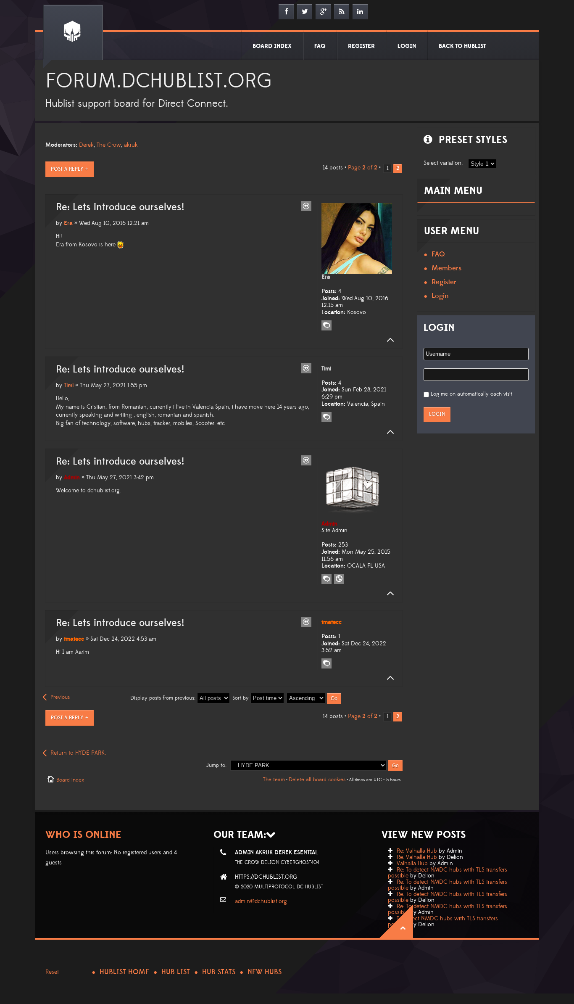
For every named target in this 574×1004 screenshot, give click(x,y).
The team (274, 779)
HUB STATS (218, 972)
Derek (86, 145)
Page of (362, 168)
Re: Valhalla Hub (417, 851)
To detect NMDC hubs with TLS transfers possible (443, 921)
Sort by (241, 698)
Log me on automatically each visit (471, 394)
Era (68, 223)
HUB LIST (175, 972)
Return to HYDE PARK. (78, 753)
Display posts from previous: (163, 698)
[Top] (388, 340)
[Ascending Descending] (314, 698)
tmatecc (74, 639)
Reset (52, 972)
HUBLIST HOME (124, 972)
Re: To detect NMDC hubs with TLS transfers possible (447, 873)
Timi (69, 385)
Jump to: (216, 765)
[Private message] (326, 325)
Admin (72, 477)
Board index (70, 780)
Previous (60, 697)
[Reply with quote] (306, 206)
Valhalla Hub (412, 863)
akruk (131, 145)
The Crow (109, 145)
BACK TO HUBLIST (462, 46)
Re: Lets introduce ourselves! (120, 207)
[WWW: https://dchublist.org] (339, 579)
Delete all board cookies (317, 779)
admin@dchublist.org (261, 901)
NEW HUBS (265, 972)
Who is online (83, 834)
